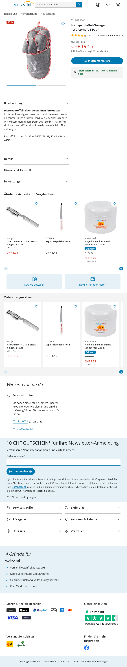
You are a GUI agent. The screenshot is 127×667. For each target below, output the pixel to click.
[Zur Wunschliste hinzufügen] (63, 24)
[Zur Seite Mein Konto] (98, 4)
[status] (55, 4)
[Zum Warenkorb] (118, 4)
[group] (36, 50)
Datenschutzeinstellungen (94, 661)
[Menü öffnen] (9, 5)
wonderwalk (79, 20)
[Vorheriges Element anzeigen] (6, 268)
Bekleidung (10, 13)
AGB (76, 661)
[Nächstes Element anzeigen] (121, 268)
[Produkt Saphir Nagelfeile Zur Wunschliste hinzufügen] (75, 203)
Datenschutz (19, 487)
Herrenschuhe (28, 13)
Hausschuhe (48, 13)
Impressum (50, 661)
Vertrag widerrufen (30, 661)
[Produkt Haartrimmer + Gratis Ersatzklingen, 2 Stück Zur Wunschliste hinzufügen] (36, 203)
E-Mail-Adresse (15, 456)
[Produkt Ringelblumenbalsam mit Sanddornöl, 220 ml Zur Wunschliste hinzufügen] (114, 203)
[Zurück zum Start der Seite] (124, 645)
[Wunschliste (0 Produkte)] (108, 4)
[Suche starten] (79, 4)
